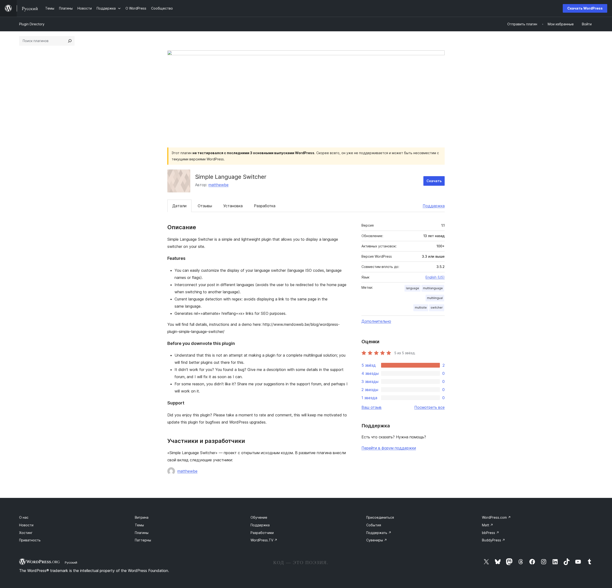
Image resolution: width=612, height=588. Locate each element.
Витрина (141, 517)
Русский (71, 562)
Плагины (141, 533)
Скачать (434, 181)
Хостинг (26, 533)
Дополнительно (376, 321)
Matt (487, 525)
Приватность (30, 540)
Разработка (264, 205)
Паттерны (143, 540)
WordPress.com (496, 517)
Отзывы (205, 205)
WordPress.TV (264, 540)
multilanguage (433, 288)
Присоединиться (380, 517)
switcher (437, 307)
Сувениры (376, 540)
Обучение (259, 517)
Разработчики (262, 533)
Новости (26, 525)
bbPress (490, 533)
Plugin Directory (31, 24)
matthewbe (218, 184)
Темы (139, 525)
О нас (23, 517)
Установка (233, 205)
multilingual (435, 298)
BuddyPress (493, 540)
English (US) (435, 277)
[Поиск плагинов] (70, 41)
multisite (421, 307)
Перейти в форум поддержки (388, 448)
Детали (179, 205)
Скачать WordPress (585, 8)
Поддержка (434, 205)
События (373, 525)
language (412, 288)
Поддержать (378, 533)
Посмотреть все (429, 407)
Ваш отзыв (371, 407)
